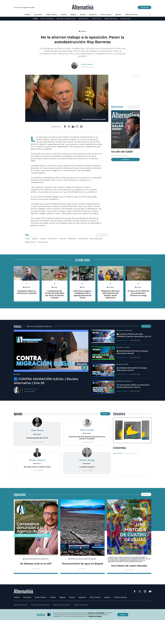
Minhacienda (72, 238)
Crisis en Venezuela (47, 18)
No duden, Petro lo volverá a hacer (37, 467)
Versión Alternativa (125, 330)
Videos (17, 326)
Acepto (122, 615)
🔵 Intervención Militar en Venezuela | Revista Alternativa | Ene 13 (133, 386)
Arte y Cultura (105, 14)
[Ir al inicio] (82, 7)
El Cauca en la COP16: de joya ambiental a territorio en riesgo (138, 293)
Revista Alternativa (96, 238)
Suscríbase (144, 7)
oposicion (35, 238)
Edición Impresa (131, 14)
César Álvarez (37, 430)
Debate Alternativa (111, 18)
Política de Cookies (95, 616)
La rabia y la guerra (86, 467)
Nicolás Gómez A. (37, 460)
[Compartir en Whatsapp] (81, 126)
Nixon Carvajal (87, 430)
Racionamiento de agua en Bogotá (82, 563)
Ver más (145, 326)
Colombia (62, 238)
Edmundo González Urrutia (66, 18)
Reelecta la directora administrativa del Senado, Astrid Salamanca (110, 294)
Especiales (20, 494)
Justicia (64, 14)
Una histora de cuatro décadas (129, 565)
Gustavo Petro (97, 18)
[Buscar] (150, 15)
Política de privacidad (61, 605)
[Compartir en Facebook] (65, 126)
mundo (17, 374)
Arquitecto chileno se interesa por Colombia (26, 292)
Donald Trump (126, 18)
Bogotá (73, 14)
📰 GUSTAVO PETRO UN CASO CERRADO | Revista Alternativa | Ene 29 (134, 335)
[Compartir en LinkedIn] (73, 126)
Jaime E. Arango (87, 460)
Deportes (93, 14)
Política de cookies (81, 605)
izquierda (43, 238)
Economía (38, 14)
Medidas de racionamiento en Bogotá (83, 559)
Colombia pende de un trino (37, 438)
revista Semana (42, 242)
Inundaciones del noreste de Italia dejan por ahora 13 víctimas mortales (54, 294)
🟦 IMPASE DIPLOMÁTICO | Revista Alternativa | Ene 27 (132, 369)
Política (27, 14)
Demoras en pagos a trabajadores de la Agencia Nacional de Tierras (82, 294)
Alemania (88, 433)
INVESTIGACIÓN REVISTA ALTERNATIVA (37, 559)
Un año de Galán (122, 151)
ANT (83, 287)
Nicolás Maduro (83, 18)
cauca (139, 287)
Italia (55, 287)
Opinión (118, 14)
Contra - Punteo (123, 347)
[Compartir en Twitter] (69, 126)
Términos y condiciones (40, 605)
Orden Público (51, 14)
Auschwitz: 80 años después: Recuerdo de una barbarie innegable (87, 438)
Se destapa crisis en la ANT (36, 563)
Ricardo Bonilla (83, 238)
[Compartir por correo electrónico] (77, 126)
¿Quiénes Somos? (20, 605)
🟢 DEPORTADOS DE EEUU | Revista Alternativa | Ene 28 (132, 352)
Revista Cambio (30, 242)
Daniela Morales (87, 64)
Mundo (83, 14)
